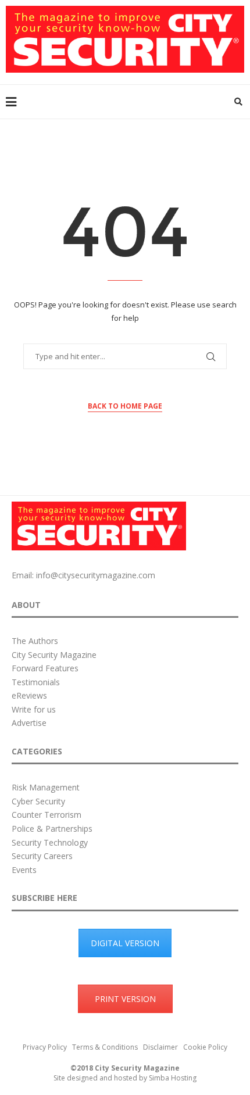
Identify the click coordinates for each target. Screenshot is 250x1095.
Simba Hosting (173, 1078)
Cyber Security (38, 801)
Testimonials (36, 682)
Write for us (34, 709)
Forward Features (45, 668)
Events (24, 869)
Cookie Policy (205, 1047)
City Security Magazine (54, 654)
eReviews (29, 695)
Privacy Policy (45, 1047)
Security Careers (42, 855)
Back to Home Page (125, 406)
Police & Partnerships (52, 828)
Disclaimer (160, 1047)
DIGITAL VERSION (125, 943)
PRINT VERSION (125, 998)
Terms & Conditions (105, 1047)
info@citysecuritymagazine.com (95, 575)
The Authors (35, 640)
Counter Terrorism (46, 814)
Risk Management (46, 787)
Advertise (29, 722)
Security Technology (50, 842)
